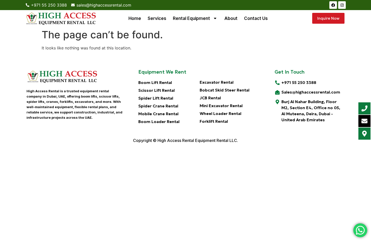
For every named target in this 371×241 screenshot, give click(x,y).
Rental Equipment (191, 18)
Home (134, 18)
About (230, 18)
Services (157, 18)
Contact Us (256, 18)
